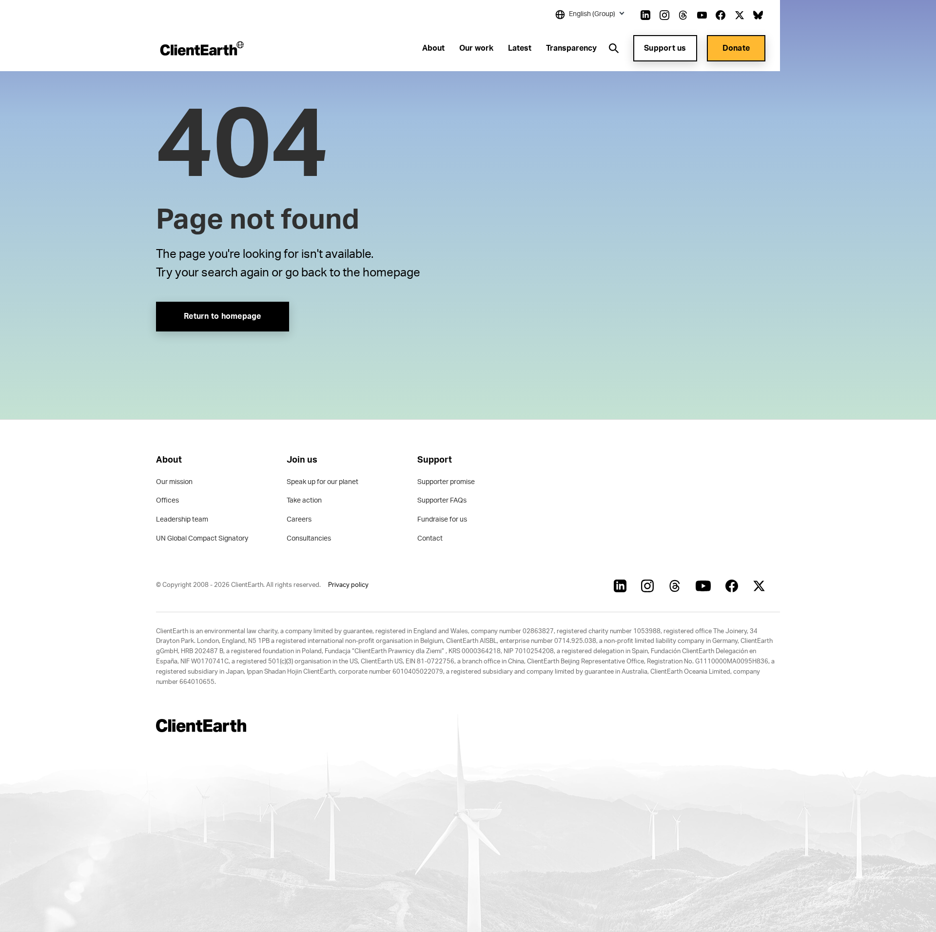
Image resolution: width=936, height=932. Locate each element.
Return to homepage (222, 316)
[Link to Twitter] (739, 15)
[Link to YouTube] (702, 15)
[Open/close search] (614, 48)
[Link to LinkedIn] (645, 15)
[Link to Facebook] (720, 15)
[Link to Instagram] (664, 15)
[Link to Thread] (683, 15)
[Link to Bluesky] (758, 15)
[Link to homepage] (201, 48)
